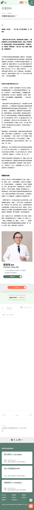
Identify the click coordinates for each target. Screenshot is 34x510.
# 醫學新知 (22, 297)
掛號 (21, 2)
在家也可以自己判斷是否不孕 (9, 391)
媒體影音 (4, 500)
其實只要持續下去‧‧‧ (8, 403)
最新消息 (24, 497)
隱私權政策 (14, 500)
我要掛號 (30, 506)
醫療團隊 (24, 495)
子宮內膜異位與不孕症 (7, 397)
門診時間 (4, 497)
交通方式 (14, 497)
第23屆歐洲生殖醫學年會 (8, 410)
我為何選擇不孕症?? (7, 384)
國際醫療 (14, 495)
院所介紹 (4, 495)
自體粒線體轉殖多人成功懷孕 (14, 429)
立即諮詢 (30, 500)
